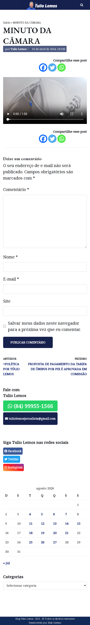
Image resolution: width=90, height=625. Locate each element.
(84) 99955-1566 (32, 405)
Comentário (16, 189)
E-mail (11, 279)
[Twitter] (52, 67)
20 (55, 533)
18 (30, 533)
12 (42, 523)
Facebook (14, 451)
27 (55, 542)
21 (66, 533)
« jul (6, 563)
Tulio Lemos (18, 49)
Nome (10, 257)
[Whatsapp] (61, 67)
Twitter (13, 459)
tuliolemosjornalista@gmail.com (32, 418)
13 (55, 523)
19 (42, 533)
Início (6, 22)
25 (30, 542)
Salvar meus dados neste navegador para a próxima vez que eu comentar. (44, 326)
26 (42, 542)
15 (78, 523)
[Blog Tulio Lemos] (30, 5)
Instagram (15, 467)
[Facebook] (43, 67)
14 (66, 523)
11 (30, 523)
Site (6, 301)
